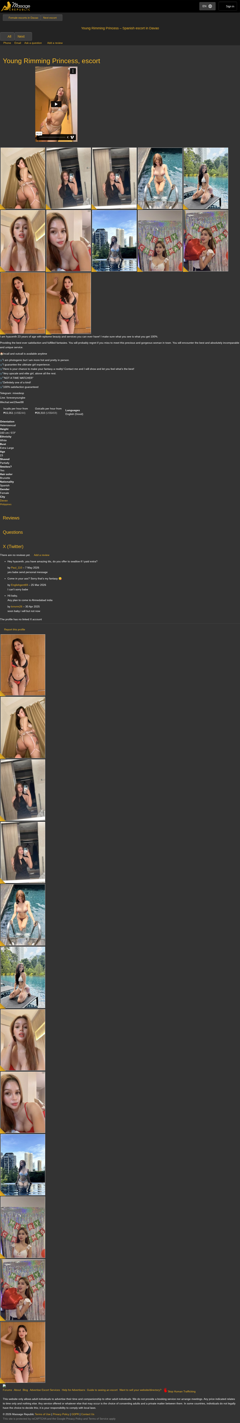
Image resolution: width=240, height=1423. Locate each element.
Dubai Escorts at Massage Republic (15, 6)
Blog (25, 1389)
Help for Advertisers (73, 1389)
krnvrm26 (16, 606)
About (17, 1389)
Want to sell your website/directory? (140, 1389)
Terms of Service (98, 1418)
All (9, 36)
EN (204, 6)
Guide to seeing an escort (102, 1389)
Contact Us (87, 1414)
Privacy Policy (61, 1414)
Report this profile (14, 629)
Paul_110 (16, 567)
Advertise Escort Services (45, 1389)
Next (21, 36)
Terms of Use (43, 1414)
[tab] (120, 517)
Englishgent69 (19, 584)
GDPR (75, 1414)
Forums (7, 1389)
